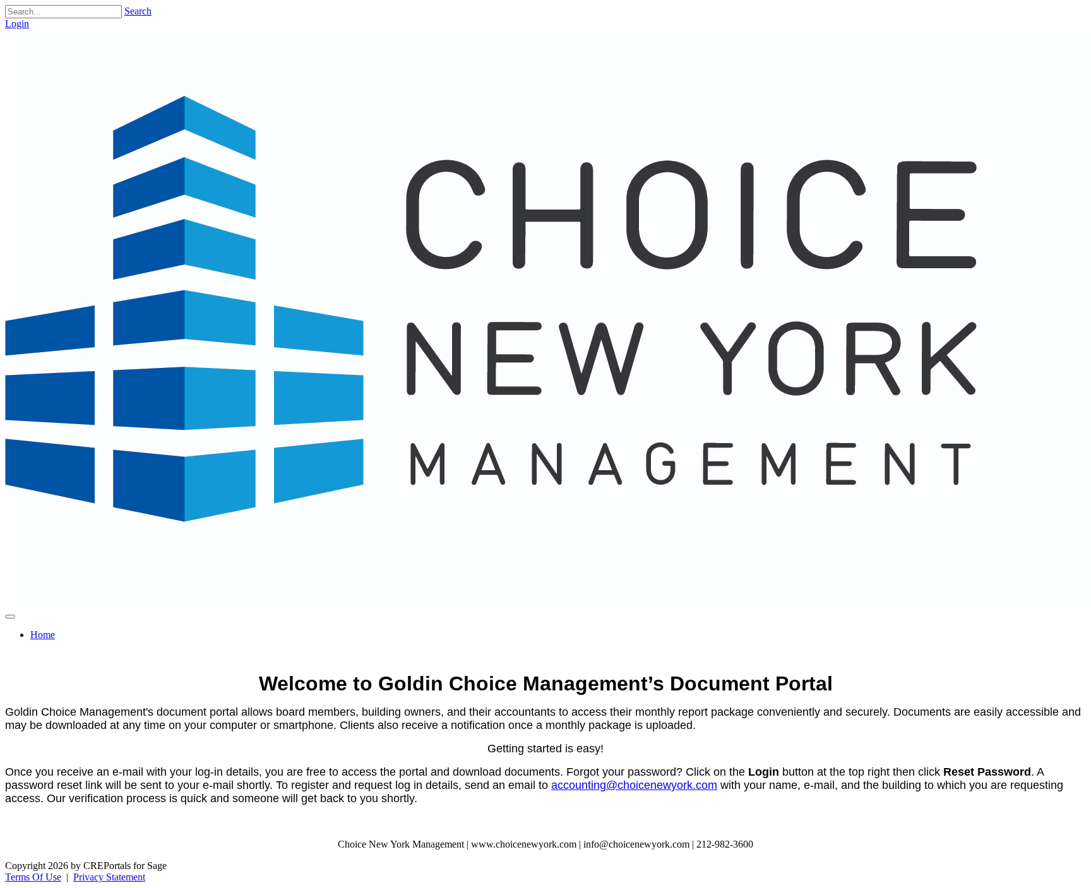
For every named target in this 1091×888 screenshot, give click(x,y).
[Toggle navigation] (10, 617)
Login (17, 23)
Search (138, 11)
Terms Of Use (33, 877)
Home (42, 634)
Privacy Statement (109, 877)
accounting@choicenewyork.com (634, 785)
